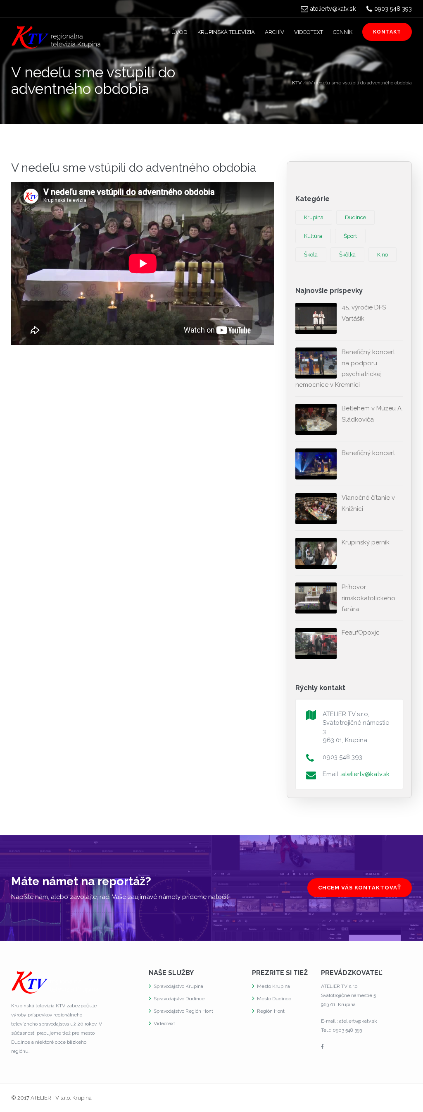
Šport (350, 236)
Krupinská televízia (226, 32)
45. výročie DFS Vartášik (364, 313)
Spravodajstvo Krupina (178, 986)
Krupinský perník (366, 542)
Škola (311, 255)
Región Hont (271, 1011)
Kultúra (313, 236)
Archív (274, 32)
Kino (382, 255)
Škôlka (347, 255)
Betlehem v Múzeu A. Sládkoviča (372, 414)
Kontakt (387, 32)
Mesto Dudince (274, 999)
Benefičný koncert (368, 453)
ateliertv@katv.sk (333, 8)
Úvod (179, 32)
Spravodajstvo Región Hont (183, 1011)
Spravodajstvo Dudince (179, 999)
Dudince (355, 217)
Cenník (342, 32)
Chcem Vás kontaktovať (359, 887)
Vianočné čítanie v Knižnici (368, 503)
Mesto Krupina (273, 986)
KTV (297, 83)
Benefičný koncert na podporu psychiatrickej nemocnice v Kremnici (345, 368)
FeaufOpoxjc (361, 632)
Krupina (313, 217)
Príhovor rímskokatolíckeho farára (368, 598)
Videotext (308, 32)
